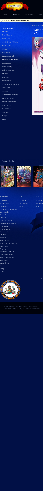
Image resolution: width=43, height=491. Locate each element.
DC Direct (22, 201)
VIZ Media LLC (6, 109)
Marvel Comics (7, 35)
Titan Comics (6, 88)
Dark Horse (6, 53)
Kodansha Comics (8, 70)
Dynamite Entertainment (10, 60)
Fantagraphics (6, 63)
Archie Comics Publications (10, 42)
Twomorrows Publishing (10, 95)
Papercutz (5, 77)
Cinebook (5, 49)
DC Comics (5, 31)
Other (4, 119)
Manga (4, 116)
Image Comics (6, 38)
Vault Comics (6, 105)
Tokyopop (5, 91)
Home (5, 15)
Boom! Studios (6, 45)
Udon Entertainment (8, 98)
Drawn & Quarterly (8, 56)
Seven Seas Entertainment (10, 84)
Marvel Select (23, 204)
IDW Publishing (7, 67)
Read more (25, 21)
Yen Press (5, 112)
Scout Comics (6, 81)
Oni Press (5, 74)
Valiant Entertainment (9, 102)
